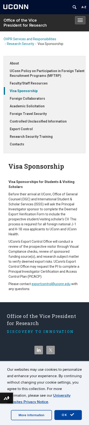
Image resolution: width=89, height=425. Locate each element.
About (14, 63)
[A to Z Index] (84, 7)
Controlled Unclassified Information (38, 121)
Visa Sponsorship (23, 91)
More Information (31, 415)
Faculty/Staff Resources (29, 83)
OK (65, 415)
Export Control (21, 129)
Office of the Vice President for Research (25, 23)
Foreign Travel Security (28, 114)
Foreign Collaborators (27, 98)
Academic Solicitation (27, 106)
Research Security (20, 44)
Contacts (17, 144)
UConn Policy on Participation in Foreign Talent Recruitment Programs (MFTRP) (47, 73)
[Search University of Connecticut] (74, 7)
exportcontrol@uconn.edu (51, 284)
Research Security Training (31, 136)
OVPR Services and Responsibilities (30, 39)
